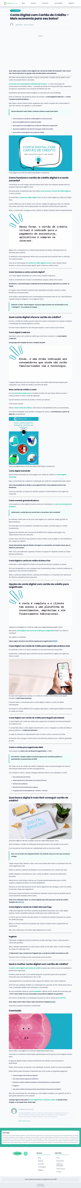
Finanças (33, 3)
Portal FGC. (62, 998)
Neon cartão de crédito (23, 408)
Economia (45, 3)
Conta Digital (58, 3)
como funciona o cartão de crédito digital (55, 191)
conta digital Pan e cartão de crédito (42, 1100)
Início (57, 1158)
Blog (23, 3)
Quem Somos (60, 1161)
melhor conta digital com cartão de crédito (25, 968)
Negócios (71, 3)
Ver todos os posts (25, 1121)
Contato (58, 1172)
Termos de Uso (60, 1169)
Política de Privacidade (59, 1164)
